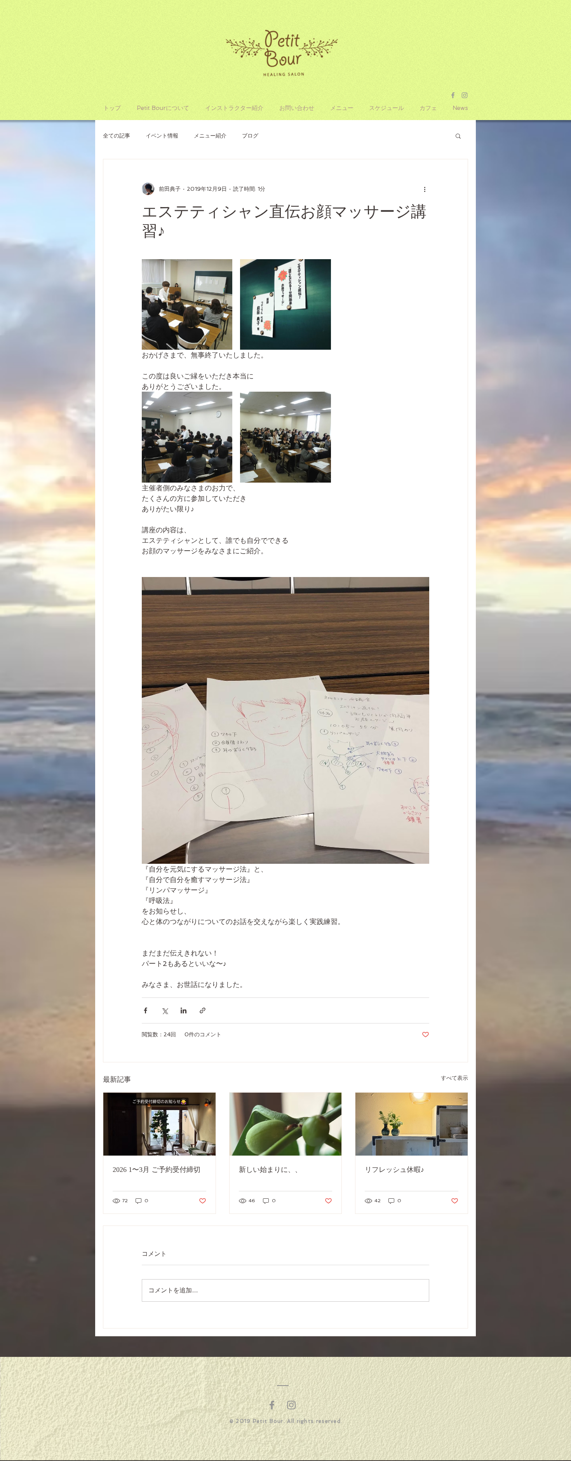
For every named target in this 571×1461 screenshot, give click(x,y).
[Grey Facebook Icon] (453, 95)
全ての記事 (116, 136)
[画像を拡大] (187, 304)
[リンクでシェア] (202, 1010)
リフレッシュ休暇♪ (394, 1169)
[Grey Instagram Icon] (464, 95)
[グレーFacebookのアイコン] (272, 1405)
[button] (458, 136)
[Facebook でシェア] (145, 1010)
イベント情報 (162, 136)
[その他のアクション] (424, 189)
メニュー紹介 (210, 136)
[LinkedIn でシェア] (183, 1010)
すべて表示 (454, 1078)
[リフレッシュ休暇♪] (411, 1124)
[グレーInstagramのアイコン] (291, 1405)
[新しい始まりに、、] (286, 1124)
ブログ (250, 136)
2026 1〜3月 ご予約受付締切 (156, 1169)
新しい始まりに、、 (270, 1169)
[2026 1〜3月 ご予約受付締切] (159, 1124)
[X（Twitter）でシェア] (164, 1010)
